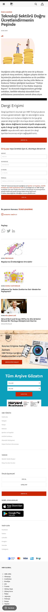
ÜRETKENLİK (9, 258)
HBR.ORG (7, 574)
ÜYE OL (24, 197)
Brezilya (7, 581)
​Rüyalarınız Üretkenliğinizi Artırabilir (16, 262)
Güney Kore (8, 591)
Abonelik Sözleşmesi (8, 440)
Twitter (4, 533)
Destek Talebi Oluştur (8, 459)
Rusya (6, 601)
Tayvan (6, 604)
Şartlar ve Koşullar (8, 432)
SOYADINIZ (4, 161)
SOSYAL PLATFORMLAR (12, 286)
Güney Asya (8, 589)
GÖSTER (24, 394)
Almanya (7, 577)
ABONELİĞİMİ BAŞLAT (12, 362)
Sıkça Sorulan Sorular (8, 463)
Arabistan (7, 579)
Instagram (5, 549)
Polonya (7, 599)
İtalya (6, 594)
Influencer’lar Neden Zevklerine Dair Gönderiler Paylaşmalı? (21, 290)
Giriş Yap (24, 485)
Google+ (4, 541)
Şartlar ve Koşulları (34, 186)
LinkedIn (4, 537)
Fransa (6, 586)
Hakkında (5, 417)
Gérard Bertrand (6, 324)
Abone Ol (24, 140)
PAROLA (3, 178)
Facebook (5, 530)
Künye (4, 425)
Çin (5, 584)
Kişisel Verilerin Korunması (10, 444)
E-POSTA (3, 170)
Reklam (4, 429)
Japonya (7, 596)
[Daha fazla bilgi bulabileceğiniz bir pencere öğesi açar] (9, 608)
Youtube (4, 545)
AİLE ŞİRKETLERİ (10, 315)
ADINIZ (3, 153)
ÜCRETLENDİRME (6, 12)
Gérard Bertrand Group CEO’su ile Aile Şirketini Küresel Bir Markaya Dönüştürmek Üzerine (21, 320)
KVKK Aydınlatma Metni (16, 188)
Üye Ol (24, 479)
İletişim (4, 421)
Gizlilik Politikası (7, 436)
